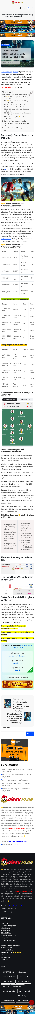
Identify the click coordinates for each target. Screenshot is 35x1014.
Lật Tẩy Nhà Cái (24, 991)
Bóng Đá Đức (5, 930)
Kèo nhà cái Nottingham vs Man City (15, 121)
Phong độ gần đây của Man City (16, 107)
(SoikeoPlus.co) (6, 72)
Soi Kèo (15, 72)
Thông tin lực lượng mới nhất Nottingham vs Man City (18, 114)
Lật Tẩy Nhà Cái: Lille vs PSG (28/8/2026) (15, 780)
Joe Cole (6, 986)
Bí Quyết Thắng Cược (8, 926)
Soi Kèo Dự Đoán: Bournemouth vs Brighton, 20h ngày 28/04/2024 (21, 705)
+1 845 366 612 (13, 845)
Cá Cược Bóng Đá (23, 981)
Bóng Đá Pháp (6, 933)
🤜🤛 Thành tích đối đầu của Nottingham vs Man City (19, 98)
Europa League (6, 947)
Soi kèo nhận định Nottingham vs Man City (16, 95)
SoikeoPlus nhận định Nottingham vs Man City (17, 129)
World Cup (4, 960)
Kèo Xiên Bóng (18, 986)
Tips (31, 1002)
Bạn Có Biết (5, 923)
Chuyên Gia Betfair (9, 977)
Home (3, 14)
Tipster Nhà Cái (8, 1001)
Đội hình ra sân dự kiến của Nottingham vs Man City (18, 110)
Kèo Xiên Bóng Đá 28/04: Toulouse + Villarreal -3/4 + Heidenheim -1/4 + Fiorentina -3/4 (14, 718)
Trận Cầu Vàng (23, 1001)
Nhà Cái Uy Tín (23, 996)
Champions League (8, 940)
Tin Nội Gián (5, 957)
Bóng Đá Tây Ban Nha (8, 935)
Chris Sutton (22, 972)
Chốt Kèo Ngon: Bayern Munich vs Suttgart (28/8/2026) (16, 784)
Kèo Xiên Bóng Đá (9, 991)
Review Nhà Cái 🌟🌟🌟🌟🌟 (11, 952)
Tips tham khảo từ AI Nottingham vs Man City (17, 125)
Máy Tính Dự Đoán (7, 950)
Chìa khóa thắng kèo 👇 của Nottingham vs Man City (19, 118)
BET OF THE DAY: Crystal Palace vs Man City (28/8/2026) (16, 776)
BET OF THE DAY (8, 972)
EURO (3, 943)
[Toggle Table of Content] (30, 92)
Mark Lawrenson (8, 996)
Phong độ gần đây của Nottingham (16, 105)
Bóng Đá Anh (5, 44)
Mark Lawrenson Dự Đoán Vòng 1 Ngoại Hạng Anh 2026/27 (17, 770)
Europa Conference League (10, 945)
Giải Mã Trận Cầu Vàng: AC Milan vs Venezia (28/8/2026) (16, 790)
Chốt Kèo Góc (25, 977)
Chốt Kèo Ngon (8, 981)
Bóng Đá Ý (4, 938)
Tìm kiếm (5, 728)
